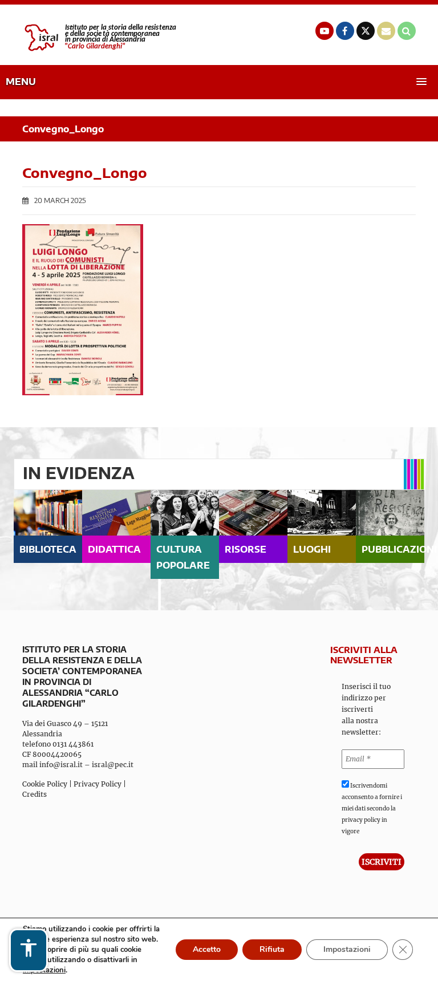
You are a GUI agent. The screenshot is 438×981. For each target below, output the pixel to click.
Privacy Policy (97, 784)
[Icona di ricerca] (407, 31)
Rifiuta (272, 949)
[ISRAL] (99, 38)
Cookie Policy (44, 784)
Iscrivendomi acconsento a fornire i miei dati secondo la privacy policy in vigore (372, 808)
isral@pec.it (112, 764)
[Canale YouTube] (324, 31)
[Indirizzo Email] (386, 31)
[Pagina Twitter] (365, 31)
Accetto (207, 949)
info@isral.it (61, 764)
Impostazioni (347, 949)
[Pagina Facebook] (345, 31)
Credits (34, 794)
